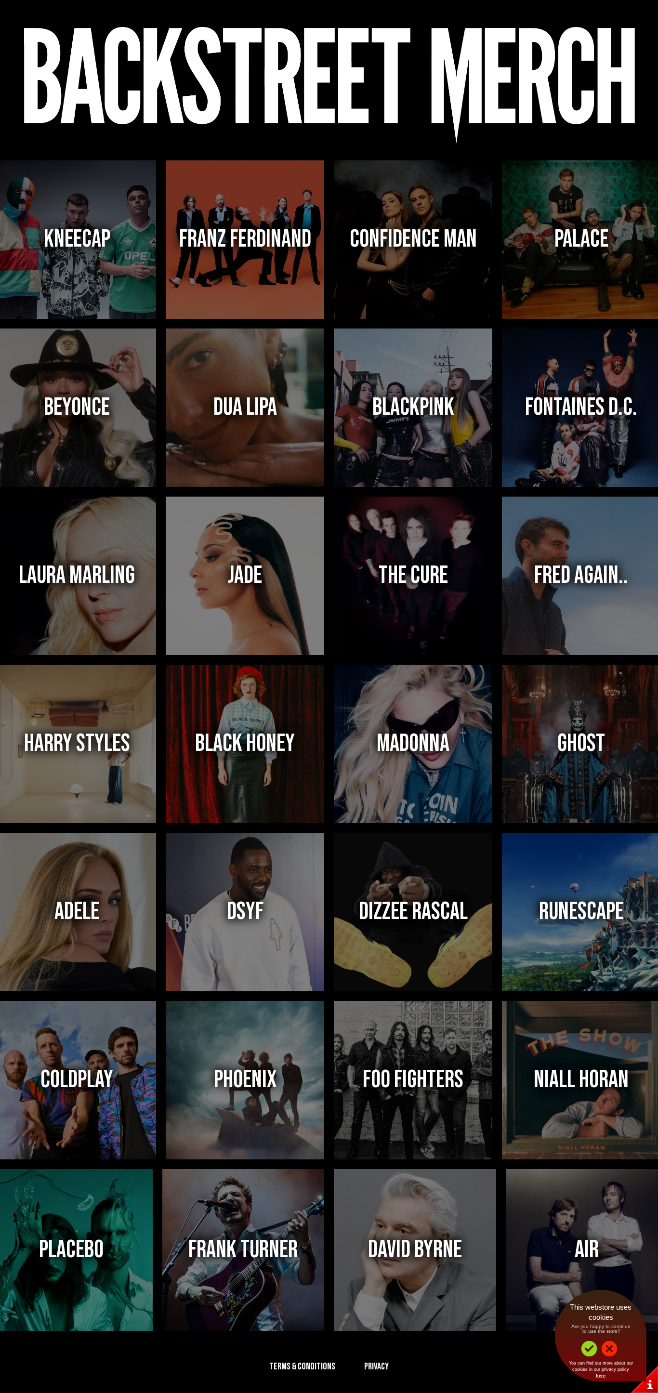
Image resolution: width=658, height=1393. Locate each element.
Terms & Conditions (302, 1366)
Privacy (376, 1366)
